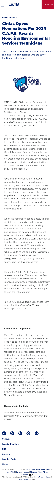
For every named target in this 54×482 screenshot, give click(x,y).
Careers (6, 454)
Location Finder (9, 459)
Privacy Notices (22, 472)
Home (5, 464)
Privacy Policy (44, 477)
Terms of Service (25, 479)
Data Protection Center (35, 469)
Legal (48, 469)
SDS (4, 449)
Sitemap (33, 472)
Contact (48, 4)
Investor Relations (10, 444)
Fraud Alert (10, 472)
